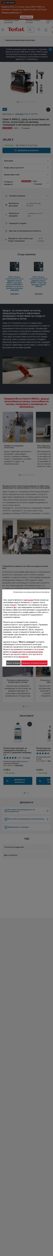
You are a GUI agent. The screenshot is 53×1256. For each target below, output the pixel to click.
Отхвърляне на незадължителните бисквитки (31, 592)
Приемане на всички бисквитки (34, 663)
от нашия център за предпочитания (26, 652)
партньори (29, 600)
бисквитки (23, 657)
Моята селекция (13, 663)
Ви (15, 607)
